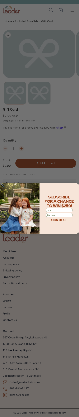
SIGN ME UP (59, 220)
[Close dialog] (2, 185)
